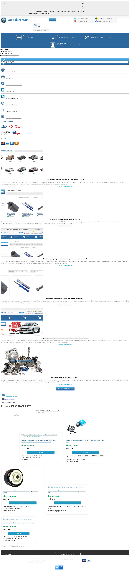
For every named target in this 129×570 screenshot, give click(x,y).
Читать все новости (65, 388)
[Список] (15, 415)
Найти (53, 20)
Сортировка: (39, 410)
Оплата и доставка (63, 11)
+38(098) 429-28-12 (83, 18)
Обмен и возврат (49, 11)
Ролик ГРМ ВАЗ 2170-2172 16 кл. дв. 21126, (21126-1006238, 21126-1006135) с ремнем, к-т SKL (39, 441)
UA (82, 9)
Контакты (80, 11)
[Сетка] (17, 415)
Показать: (38, 412)
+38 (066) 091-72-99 (67, 556)
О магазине (38, 11)
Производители (9, 563)
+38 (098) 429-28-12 (67, 554)
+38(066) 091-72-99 (83, 21)
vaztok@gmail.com (9, 399)
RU (82, 6)
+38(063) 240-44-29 (105, 18)
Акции (74, 11)
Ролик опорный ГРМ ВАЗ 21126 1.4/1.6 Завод (18, 523)
